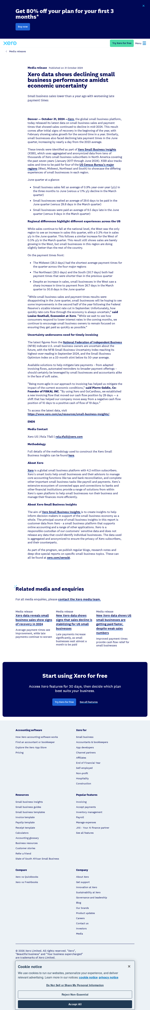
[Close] (129, 966)
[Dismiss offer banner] (143, 6)
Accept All (74, 1004)
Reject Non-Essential (75, 994)
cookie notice (88, 977)
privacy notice (108, 977)
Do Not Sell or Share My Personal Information (75, 985)
